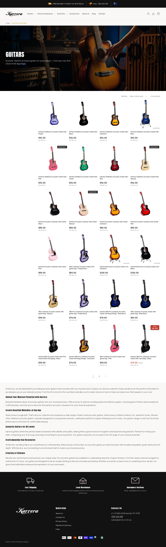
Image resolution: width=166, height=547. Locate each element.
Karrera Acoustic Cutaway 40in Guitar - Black (52, 223)
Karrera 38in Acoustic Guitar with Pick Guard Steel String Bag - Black (52, 358)
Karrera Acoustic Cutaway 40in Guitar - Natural (83, 223)
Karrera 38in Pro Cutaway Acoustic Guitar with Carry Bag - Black (143, 358)
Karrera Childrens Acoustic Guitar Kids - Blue (145, 133)
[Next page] (105, 376)
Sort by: (125, 96)
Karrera (13, 542)
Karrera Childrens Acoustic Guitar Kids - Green (83, 178)
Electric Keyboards (45, 14)
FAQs (58, 529)
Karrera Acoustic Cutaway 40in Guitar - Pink (52, 268)
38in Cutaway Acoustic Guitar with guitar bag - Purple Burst (81, 268)
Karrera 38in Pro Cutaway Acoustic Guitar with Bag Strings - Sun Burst (82, 358)
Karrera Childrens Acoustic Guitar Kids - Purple (52, 133)
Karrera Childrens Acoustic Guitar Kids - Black (83, 133)
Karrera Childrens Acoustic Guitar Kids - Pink (52, 178)
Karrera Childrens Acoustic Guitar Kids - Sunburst (114, 133)
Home (8, 23)
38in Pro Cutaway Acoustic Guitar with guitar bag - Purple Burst (83, 313)
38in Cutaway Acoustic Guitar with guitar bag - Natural (51, 313)
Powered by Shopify (22, 542)
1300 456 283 (117, 516)
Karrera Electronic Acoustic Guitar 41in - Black (145, 268)
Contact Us (60, 517)
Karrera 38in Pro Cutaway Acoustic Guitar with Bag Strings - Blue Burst (113, 313)
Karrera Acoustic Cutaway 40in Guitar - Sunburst (114, 223)
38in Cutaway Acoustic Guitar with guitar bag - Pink (112, 358)
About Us (59, 513)
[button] (31, 13)
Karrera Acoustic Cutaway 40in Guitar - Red (145, 223)
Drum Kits (61, 14)
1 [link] (93, 376)
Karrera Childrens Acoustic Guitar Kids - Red (114, 178)
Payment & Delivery (63, 525)
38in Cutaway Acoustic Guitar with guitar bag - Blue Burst (143, 313)
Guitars (30, 14)
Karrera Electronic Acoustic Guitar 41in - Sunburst (114, 268)
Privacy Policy (61, 521)
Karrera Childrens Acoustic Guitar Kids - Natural (145, 178)
